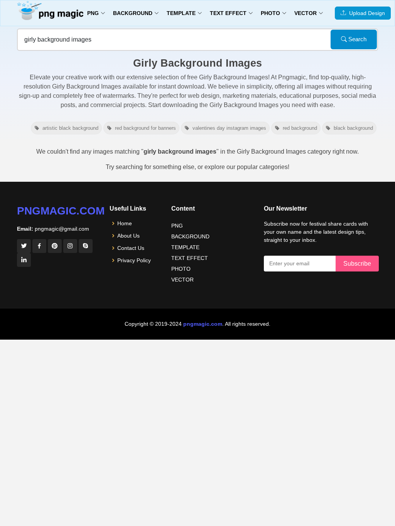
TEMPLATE (185, 247)
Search (356, 39)
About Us (128, 235)
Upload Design (365, 13)
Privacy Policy (134, 260)
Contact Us (130, 248)
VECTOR (182, 279)
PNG (177, 225)
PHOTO (181, 268)
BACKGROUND (190, 236)
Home (124, 223)
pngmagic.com (61, 211)
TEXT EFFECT (189, 258)
